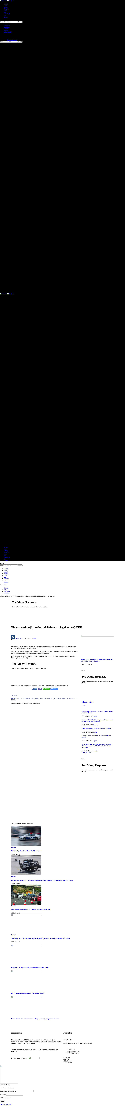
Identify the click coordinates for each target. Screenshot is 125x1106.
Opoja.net (18, 638)
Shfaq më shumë (12, 40)
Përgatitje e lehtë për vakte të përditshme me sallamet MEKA (30, 967)
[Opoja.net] (7, 1)
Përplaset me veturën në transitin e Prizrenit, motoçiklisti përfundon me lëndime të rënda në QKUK (42, 880)
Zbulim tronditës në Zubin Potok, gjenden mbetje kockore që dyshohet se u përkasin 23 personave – (97, 720)
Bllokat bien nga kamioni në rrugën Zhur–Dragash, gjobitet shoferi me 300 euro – (97, 660)
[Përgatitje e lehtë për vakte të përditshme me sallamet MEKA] (26, 946)
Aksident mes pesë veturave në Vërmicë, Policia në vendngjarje (30, 909)
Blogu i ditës (87, 702)
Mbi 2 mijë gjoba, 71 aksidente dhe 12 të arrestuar (26, 851)
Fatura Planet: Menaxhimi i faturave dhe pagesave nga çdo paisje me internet (35, 1019)
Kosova (95, 725)
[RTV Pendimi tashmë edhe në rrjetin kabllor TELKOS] (26, 971)
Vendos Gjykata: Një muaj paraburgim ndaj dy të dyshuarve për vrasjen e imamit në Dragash (40, 938)
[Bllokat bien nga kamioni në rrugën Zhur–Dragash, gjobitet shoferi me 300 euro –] (97, 636)
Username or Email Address (8, 1091)
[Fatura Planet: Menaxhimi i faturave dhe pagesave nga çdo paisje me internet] (26, 997)
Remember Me (6, 1098)
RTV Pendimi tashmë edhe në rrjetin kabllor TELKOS (28, 993)
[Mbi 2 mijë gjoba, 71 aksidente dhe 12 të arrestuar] (26, 845)
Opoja (95, 716)
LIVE (83, 706)
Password (3, 1094)
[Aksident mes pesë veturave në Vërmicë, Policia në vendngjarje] (26, 904)
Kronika (35, 638)
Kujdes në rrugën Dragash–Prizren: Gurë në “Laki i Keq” (97, 728)
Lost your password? (6, 1104)
